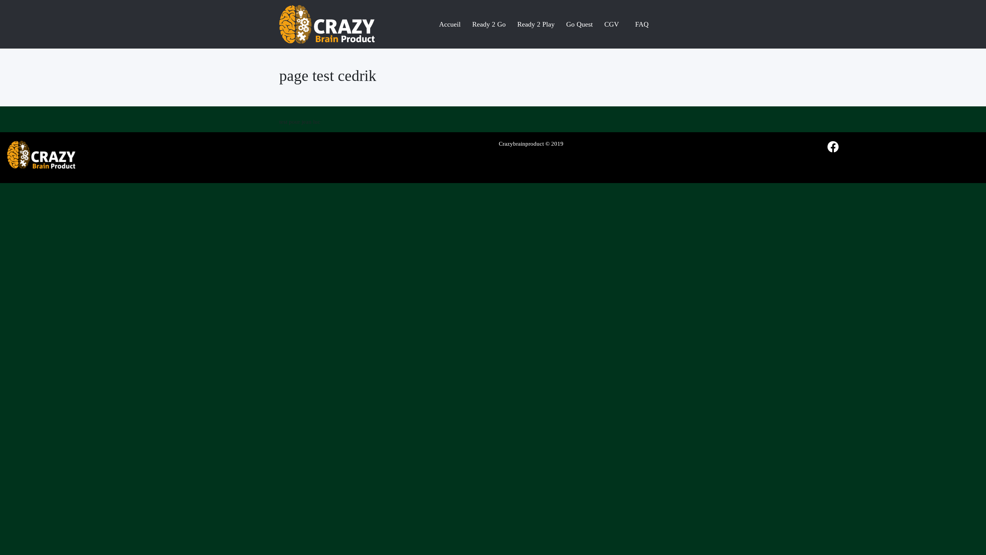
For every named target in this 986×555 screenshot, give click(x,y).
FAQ (642, 24)
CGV (611, 24)
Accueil (450, 24)
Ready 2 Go (489, 24)
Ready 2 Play (536, 24)
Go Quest (579, 24)
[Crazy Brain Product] (327, 24)
